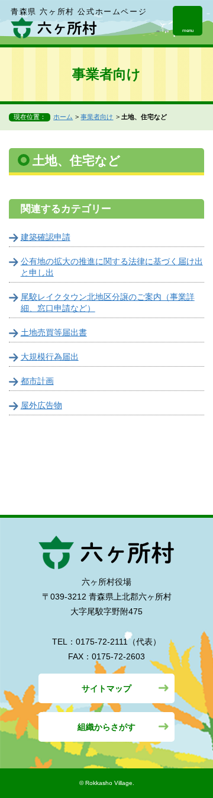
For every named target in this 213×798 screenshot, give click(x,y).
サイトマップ (106, 688)
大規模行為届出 (50, 356)
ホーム (63, 116)
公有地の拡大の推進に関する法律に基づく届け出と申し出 (112, 267)
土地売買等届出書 (54, 332)
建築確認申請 (45, 237)
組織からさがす (106, 727)
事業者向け (96, 116)
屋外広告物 (41, 405)
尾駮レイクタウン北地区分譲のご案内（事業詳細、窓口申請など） (108, 302)
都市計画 (37, 381)
